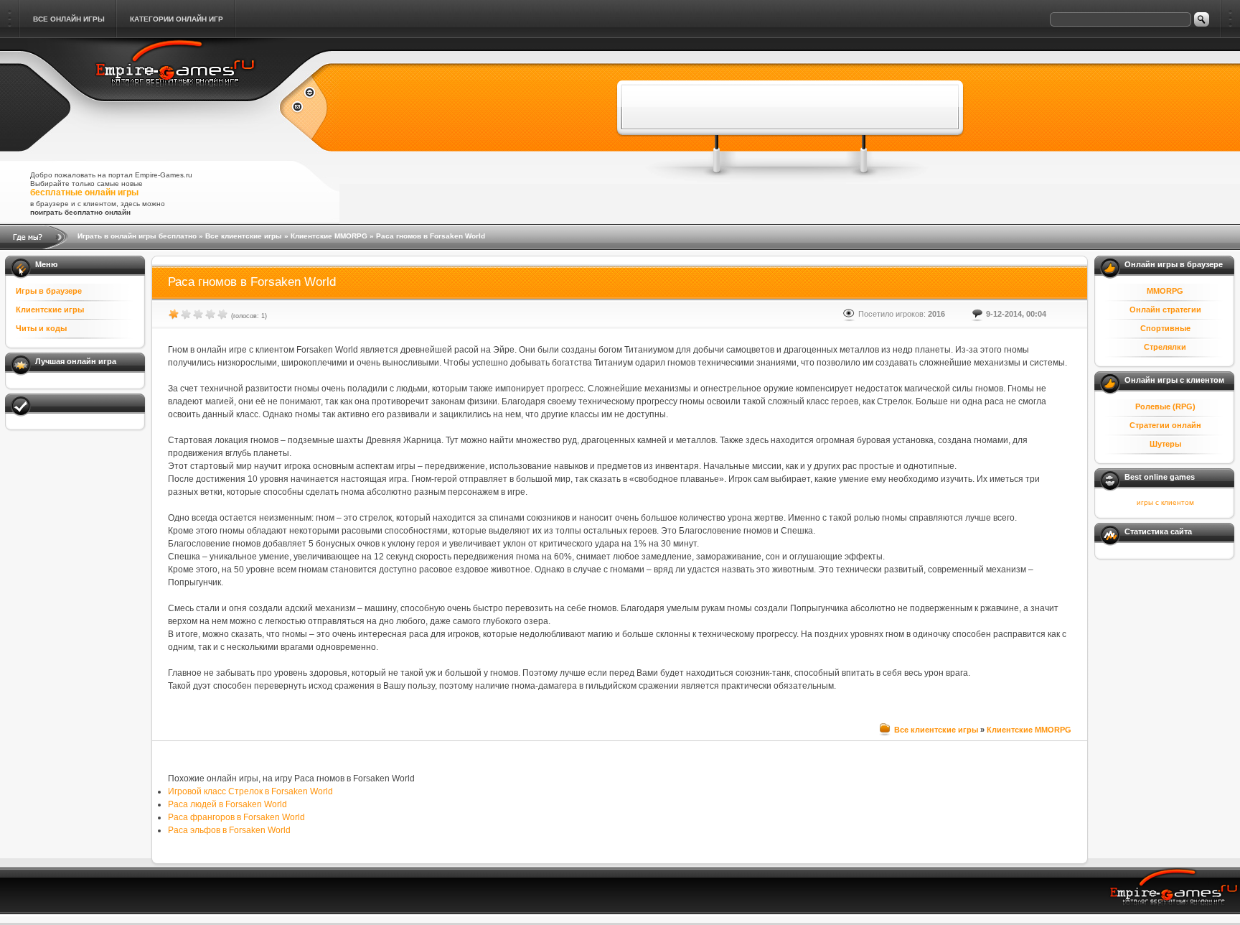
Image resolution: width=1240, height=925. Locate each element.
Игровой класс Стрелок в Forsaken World (250, 791)
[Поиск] (1201, 19)
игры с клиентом (1165, 502)
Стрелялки (1165, 347)
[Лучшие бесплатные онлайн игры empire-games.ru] (175, 94)
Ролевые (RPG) (1165, 406)
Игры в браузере (49, 291)
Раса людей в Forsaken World (227, 804)
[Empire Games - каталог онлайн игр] (1174, 893)
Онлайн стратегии (1165, 309)
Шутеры (1165, 444)
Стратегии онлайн (1165, 425)
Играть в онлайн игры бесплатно (137, 236)
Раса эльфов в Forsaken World (229, 830)
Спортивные (1165, 328)
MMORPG (1165, 291)
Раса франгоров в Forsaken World (236, 817)
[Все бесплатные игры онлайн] (303, 94)
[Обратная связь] (303, 108)
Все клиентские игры (243, 236)
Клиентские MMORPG (329, 236)
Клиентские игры (50, 309)
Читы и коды (41, 328)
